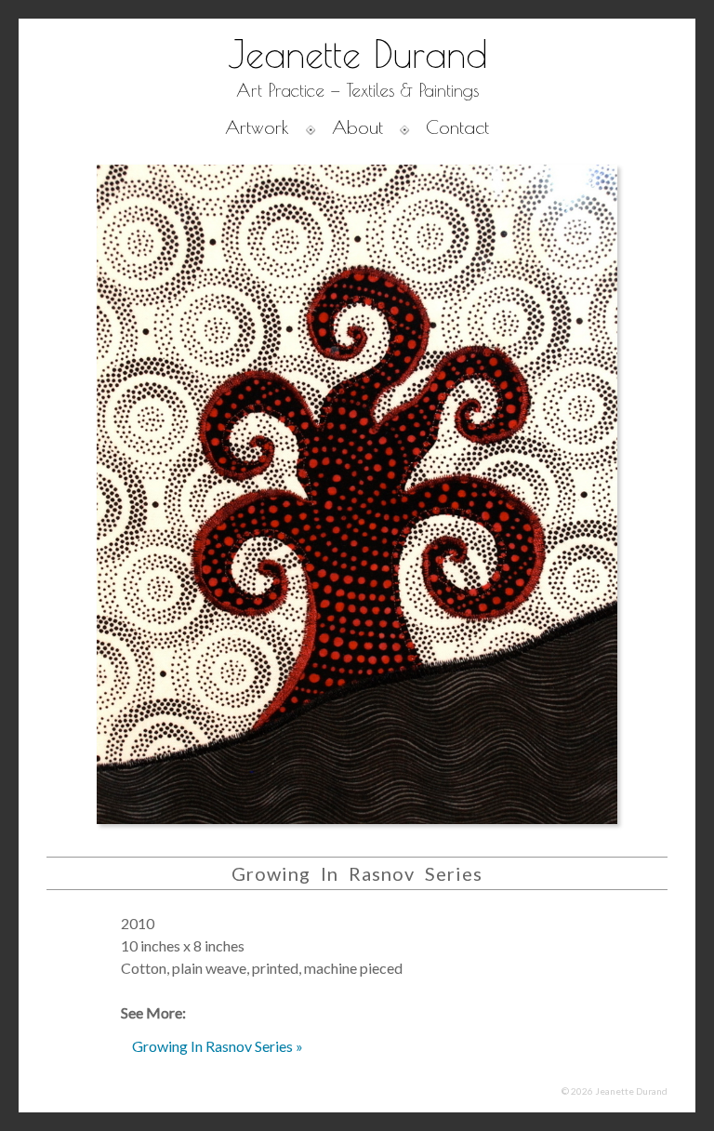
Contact (457, 127)
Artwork (257, 127)
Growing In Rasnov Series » (217, 1046)
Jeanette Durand (357, 54)
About (357, 127)
